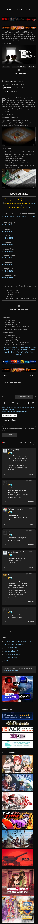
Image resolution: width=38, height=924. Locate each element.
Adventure (28, 12)
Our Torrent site (9, 661)
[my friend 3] (17, 729)
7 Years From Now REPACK (19, 350)
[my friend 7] (17, 744)
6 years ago (28, 449)
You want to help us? (11, 651)
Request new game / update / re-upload (17, 641)
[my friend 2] (17, 723)
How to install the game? (12, 654)
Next (32, 375)
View (17, 763)
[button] (35, 3)
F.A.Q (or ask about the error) (14, 644)
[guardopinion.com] (17, 716)
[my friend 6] (17, 736)
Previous (8, 375)
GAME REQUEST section (11, 670)
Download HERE (7, 225)
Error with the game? (11, 657)
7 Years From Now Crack (10, 347)
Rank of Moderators (10, 648)
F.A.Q (29, 207)
